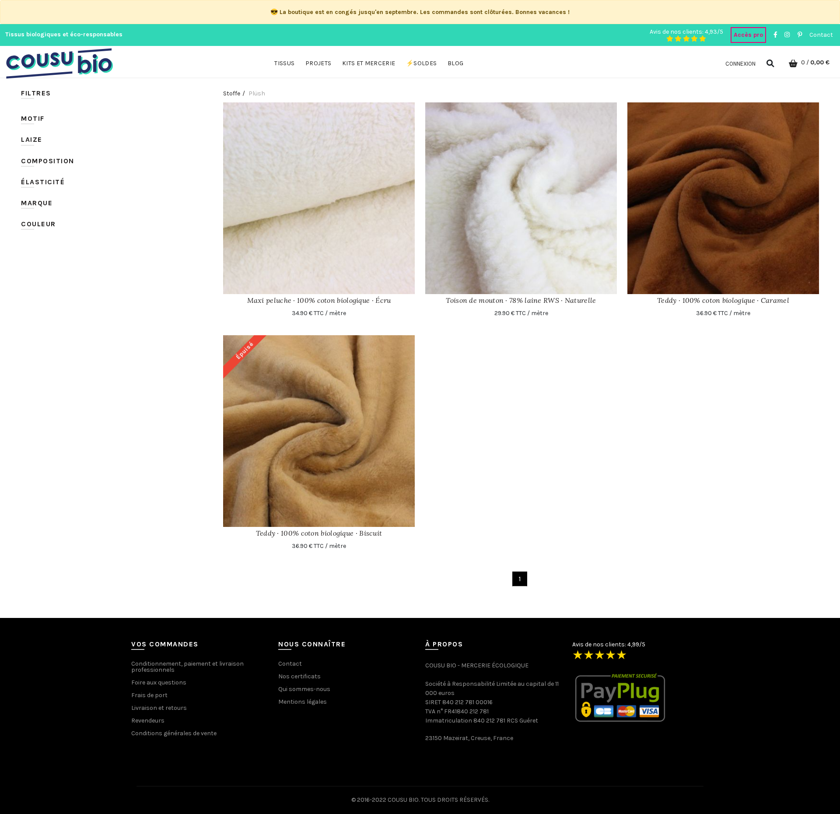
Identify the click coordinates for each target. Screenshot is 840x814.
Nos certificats (299, 676)
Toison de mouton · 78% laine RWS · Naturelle (521, 300)
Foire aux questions (158, 682)
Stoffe (231, 93)
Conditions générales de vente (174, 733)
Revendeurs (147, 720)
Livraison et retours (159, 708)
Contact (821, 35)
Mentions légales (302, 701)
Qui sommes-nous (304, 689)
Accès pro (748, 35)
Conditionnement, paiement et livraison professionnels (187, 667)
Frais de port (149, 695)
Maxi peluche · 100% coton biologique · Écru (319, 300)
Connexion (740, 63)
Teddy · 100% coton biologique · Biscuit (319, 533)
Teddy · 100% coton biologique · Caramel (723, 300)
